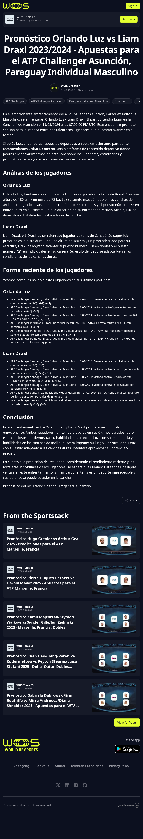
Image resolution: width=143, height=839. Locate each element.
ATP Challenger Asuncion (46, 101)
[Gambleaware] (128, 805)
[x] (58, 785)
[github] (85, 785)
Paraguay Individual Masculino (88, 101)
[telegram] (76, 785)
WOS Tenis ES (25, 528)
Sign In (132, 6)
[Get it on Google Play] (127, 749)
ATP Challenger (14, 101)
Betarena (47, 148)
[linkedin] (67, 785)
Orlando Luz (122, 101)
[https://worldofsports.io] (16, 6)
